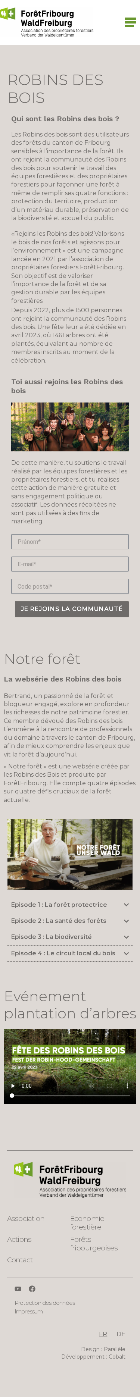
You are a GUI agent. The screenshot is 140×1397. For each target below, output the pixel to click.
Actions (19, 1239)
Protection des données (45, 1302)
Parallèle (114, 1349)
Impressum (29, 1311)
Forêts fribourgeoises (94, 1243)
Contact (19, 1260)
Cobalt (117, 1356)
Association (25, 1218)
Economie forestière (87, 1222)
